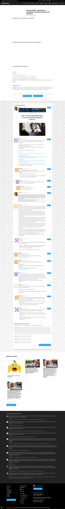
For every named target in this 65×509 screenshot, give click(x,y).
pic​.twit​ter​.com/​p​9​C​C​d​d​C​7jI (31, 199)
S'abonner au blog (27, 95)
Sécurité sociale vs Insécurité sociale (35, 89)
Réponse (49, 107)
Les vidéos (9, 493)
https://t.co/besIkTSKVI (23, 199)
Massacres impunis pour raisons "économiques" (36, 88)
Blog (8, 494)
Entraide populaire (47, 87)
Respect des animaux (26, 89)
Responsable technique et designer (44, 507)
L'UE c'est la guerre (25, 88)
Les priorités (9, 490)
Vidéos (37, 3)
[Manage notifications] (1, 507)
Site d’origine (41, 3)
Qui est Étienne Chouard (18, 507)
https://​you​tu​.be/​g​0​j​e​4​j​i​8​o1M (23, 257)
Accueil (25, 3)
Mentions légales (25, 507)
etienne (20, 107)
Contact (61, 3)
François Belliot (11, 473)
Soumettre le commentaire (45, 344)
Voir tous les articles (11, 405)
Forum (39, 0)
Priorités (28, 3)
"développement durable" (17, 87)
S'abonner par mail (37, 488)
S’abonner (9, 489)
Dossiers (32, 3)
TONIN (10, 466)
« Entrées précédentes (10, 402)
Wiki (41, 0)
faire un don (36, 78)
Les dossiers (9, 492)
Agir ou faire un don (38, 95)
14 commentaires (33, 15)
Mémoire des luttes (47, 88)
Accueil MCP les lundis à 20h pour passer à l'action (9, 0)
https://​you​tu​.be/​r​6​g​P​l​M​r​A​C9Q (24, 269)
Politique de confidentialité (33, 507)
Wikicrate (20, 204)
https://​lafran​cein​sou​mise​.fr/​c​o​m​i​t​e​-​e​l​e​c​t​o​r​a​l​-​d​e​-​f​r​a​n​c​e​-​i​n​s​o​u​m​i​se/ (30, 153)
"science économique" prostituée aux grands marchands (30, 87)
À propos (46, 3)
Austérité (41, 87)
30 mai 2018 (33, 201)
